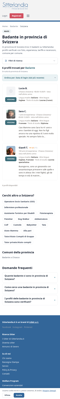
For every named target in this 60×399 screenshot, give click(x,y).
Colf (6, 224)
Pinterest (28, 327)
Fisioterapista (46, 213)
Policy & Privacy (9, 369)
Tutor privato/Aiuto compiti (17, 242)
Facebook (6, 327)
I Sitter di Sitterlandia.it (13, 338)
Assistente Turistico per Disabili (19, 213)
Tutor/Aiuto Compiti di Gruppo (19, 236)
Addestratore (41, 219)
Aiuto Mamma (11, 230)
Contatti (6, 373)
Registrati (16, 15)
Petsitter (8, 219)
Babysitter (32, 224)
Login (4, 15)
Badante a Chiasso (11, 257)
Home (5, 26)
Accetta (19, 395)
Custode (17, 224)
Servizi (5, 366)
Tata (44, 224)
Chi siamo (6, 358)
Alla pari (27, 230)
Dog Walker (23, 219)
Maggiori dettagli (49, 390)
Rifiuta (7, 395)
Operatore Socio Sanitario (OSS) (19, 201)
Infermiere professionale (16, 207)
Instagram (17, 327)
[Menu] (28, 15)
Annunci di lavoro (10, 346)
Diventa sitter (8, 342)
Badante (14, 26)
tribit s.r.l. (34, 322)
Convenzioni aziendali (12, 385)
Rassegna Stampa (10, 362)
